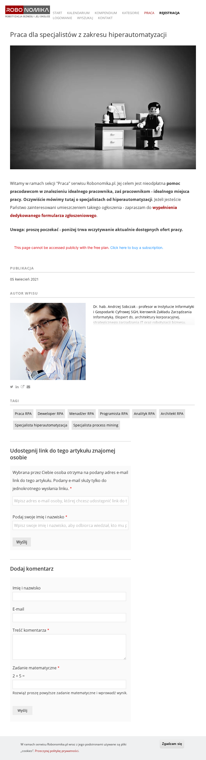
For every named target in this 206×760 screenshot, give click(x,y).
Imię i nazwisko (27, 588)
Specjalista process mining (95, 425)
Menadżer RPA (81, 413)
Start (57, 13)
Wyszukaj (85, 18)
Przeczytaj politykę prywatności (56, 751)
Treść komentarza (29, 630)
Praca (149, 13)
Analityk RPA (144, 413)
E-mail (18, 609)
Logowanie (62, 18)
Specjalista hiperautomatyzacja (41, 425)
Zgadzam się (172, 744)
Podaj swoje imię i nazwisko (38, 517)
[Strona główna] (27, 14)
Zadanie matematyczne (35, 668)
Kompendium (106, 13)
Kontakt (105, 18)
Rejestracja (169, 13)
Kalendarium (78, 13)
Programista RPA (114, 413)
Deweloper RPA (50, 413)
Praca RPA (23, 413)
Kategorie (130, 13)
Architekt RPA (172, 413)
